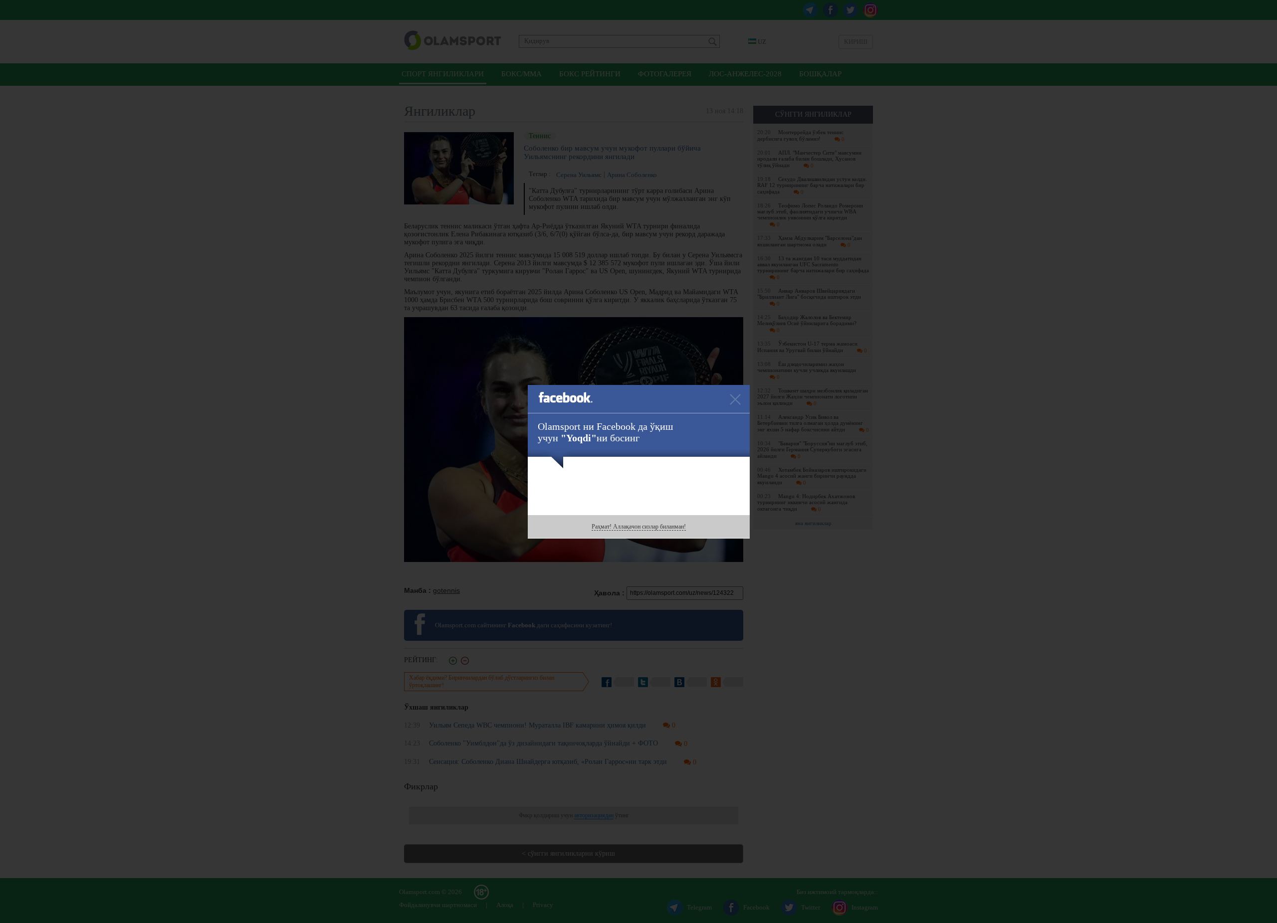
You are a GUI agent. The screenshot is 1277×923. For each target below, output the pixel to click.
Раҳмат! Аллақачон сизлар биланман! (639, 526)
